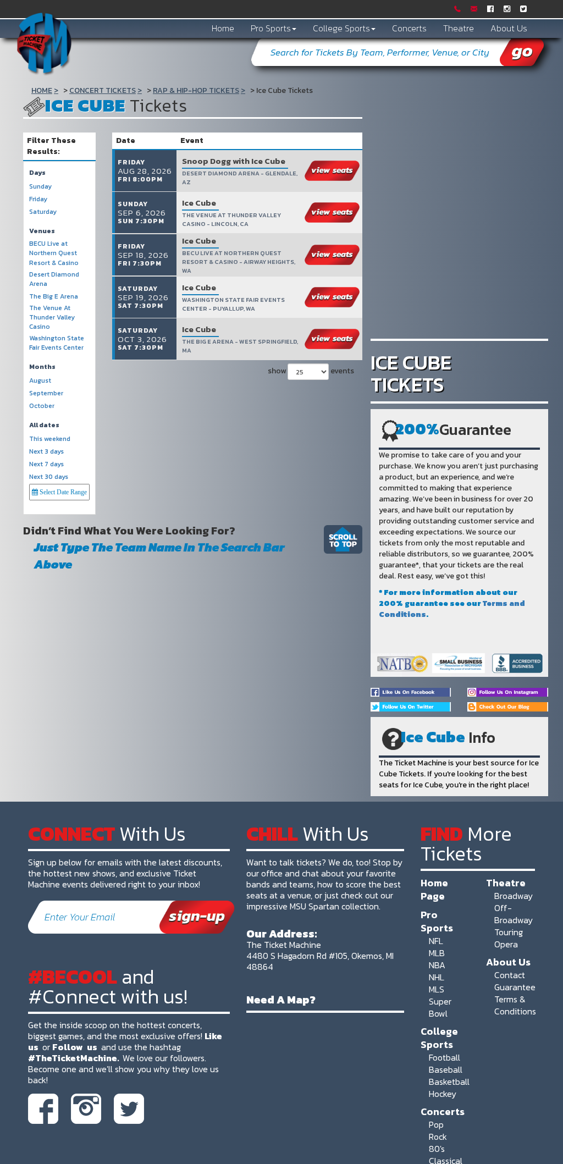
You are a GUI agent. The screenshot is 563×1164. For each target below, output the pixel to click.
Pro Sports (271, 28)
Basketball (449, 1081)
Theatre (458, 28)
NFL (436, 940)
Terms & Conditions (515, 1005)
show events (309, 371)
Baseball (445, 1069)
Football (444, 1057)
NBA (437, 965)
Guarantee (515, 987)
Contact (509, 974)
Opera (506, 944)
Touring (508, 932)
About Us (508, 28)
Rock (438, 1136)
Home (223, 28)
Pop (436, 1124)
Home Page (434, 889)
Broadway (513, 895)
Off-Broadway (513, 913)
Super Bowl (440, 1007)
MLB (437, 952)
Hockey (442, 1093)
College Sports (341, 28)
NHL (436, 977)
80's (437, 1148)
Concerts (409, 28)
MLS (436, 989)
